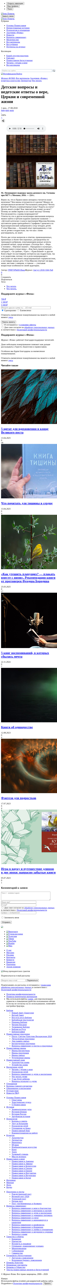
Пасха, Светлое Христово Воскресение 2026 (32, 1036)
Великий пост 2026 (20, 1196)
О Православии (19, 1105)
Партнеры (11, 964)
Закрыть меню (8, 16)
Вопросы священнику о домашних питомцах (32, 1215)
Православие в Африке (22, 1164)
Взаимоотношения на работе (25, 1133)
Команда (10, 960)
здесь (10, 317)
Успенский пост (19, 1199)
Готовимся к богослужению (19, 1255)
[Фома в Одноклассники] (14, 934)
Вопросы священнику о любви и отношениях (32, 1229)
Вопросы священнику (16, 37)
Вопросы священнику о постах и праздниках (32, 1046)
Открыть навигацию (15, 3)
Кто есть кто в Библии (22, 1017)
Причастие (16, 1241)
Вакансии (10, 962)
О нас (9, 950)
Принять (47, 1284)
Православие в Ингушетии (24, 1173)
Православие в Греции (22, 1168)
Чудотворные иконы (21, 1058)
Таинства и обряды (15, 1236)
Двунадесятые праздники (23, 1039)
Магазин (10, 952)
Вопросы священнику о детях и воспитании (32, 1074)
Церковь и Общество (15, 1267)
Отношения (11, 1084)
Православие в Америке (23, 1161)
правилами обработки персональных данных (26, 986)
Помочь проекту (8, 322)
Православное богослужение (19, 60)
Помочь (10, 13)
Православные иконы (16, 1048)
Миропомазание (19, 1248)
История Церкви (19, 1112)
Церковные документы (16, 1265)
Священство (17, 1253)
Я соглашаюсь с (20, 325)
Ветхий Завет (18, 1015)
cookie (30, 999)
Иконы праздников (20, 1053)
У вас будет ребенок (21, 1079)
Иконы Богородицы (21, 1050)
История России (19, 1114)
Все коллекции (13, 65)
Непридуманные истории (18, 28)
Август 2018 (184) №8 (43, 270)
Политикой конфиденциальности (32, 330)
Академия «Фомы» (15, 32)
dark (7, 110)
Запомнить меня (11, 917)
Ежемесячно (25, 310)
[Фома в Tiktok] (10, 939)
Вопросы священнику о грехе (25, 1218)
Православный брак (21, 1130)
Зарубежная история (21, 1116)
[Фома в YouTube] (11, 941)
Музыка (15, 1145)
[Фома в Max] (9, 946)
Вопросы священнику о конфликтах (28, 1225)
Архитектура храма (20, 1062)
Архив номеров (13, 967)
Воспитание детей (14, 1067)
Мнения (10, 1182)
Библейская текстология (23, 1020)
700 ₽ (3, 299)
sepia (12, 110)
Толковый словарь (20, 1154)
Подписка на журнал (15, 47)
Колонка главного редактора (19, 1086)
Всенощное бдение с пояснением (27, 1260)
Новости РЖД (12, 1093)
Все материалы (13, 42)
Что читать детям (19, 1076)
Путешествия (12, 1091)
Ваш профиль (13, 6)
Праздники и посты (15, 1192)
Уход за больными (20, 1123)
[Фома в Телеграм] (11, 936)
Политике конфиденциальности (27, 1283)
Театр (14, 1152)
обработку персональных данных (39, 327)
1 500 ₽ (4, 302)
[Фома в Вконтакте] (12, 931)
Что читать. (11, 289)
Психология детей (20, 1072)
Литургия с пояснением (22, 1258)
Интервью (11, 1180)
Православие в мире (15, 1159)
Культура (10, 1135)
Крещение (16, 1239)
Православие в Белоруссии (24, 1166)
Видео (9, 1187)
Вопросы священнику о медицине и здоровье (32, 1232)
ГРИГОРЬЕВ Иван (16, 270)
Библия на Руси (19, 1029)
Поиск (9, 9)
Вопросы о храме (19, 1234)
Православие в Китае (21, 1178)
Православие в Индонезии (24, 1175)
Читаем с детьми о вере (16, 63)
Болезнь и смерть (19, 1121)
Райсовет (10, 58)
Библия (9, 1010)
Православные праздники (18, 1034)
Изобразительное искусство (24, 1147)
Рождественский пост (21, 1194)
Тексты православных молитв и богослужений (27, 1270)
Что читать (37, 80)
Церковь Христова (14, 1262)
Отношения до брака (21, 1128)
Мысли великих (19, 1156)
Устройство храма (20, 1065)
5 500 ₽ (4, 305)
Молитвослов (12, 40)
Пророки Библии (19, 1022)
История (10, 1107)
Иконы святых (18, 1055)
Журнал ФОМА (8, 78)
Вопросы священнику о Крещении (27, 1227)
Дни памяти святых (20, 1041)
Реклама (10, 955)
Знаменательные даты (22, 1109)
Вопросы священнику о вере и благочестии (31, 1208)
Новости (10, 35)
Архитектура (17, 1138)
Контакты (10, 957)
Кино (14, 1149)
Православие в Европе (22, 1171)
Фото (8, 1185)
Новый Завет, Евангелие (23, 1013)
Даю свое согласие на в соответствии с (27, 328)
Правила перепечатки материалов (21, 996)
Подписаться (32, 980)
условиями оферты (27, 325)
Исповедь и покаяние (21, 1244)
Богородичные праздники (23, 1043)
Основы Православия (16, 25)
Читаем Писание (19, 1025)
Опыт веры (17, 1100)
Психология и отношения (18, 30)
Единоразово (10, 310)
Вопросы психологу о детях (24, 1081)
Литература (26, 80)
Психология (11, 1119)
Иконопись (17, 1142)
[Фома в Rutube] (10, 943)
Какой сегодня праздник (17, 56)
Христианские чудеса (21, 1102)
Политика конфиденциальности (20, 994)
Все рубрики (12, 44)
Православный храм (15, 1060)
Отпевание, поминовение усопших (28, 1246)
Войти (19, 74)
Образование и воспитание (18, 1088)
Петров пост (17, 1201)
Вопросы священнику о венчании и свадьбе (32, 1211)
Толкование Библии (21, 1027)
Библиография (18, 1032)
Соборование (18, 1251)
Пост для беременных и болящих (27, 1203)
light (3, 110)
